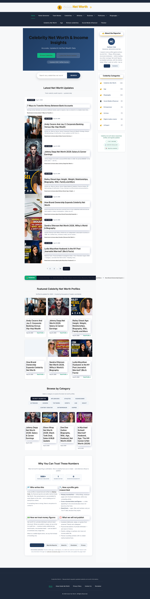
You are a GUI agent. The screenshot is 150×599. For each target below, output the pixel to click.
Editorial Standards (37, 545)
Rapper (74, 407)
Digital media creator (110, 119)
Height (84, 403)
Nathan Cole (111, 47)
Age (61, 23)
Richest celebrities (72, 23)
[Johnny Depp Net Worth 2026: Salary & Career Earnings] (33, 155)
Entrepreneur (62, 407)
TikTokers (56, 403)
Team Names (57, 15)
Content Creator (46, 407)
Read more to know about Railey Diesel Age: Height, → (59, 191)
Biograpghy (113, 15)
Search (73, 75)
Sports (67, 403)
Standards (115, 66)
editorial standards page (53, 551)
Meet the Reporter (52, 545)
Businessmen (80, 398)
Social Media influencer (89, 23)
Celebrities (68, 15)
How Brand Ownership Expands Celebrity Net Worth (93, 278)
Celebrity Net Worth (50, 23)
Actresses (34, 403)
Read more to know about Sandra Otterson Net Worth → (59, 237)
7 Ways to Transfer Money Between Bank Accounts (50, 105)
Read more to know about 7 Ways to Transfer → (40, 113)
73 (60, 268)
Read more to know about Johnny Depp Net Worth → (58, 163)
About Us (63, 545)
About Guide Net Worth (63, 586)
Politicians (101, 15)
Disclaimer (74, 545)
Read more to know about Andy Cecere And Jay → (58, 136)
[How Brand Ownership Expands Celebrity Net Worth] (33, 205)
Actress (106, 113)
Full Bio (107, 65)
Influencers (55, 398)
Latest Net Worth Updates (68, 55)
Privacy (83, 545)
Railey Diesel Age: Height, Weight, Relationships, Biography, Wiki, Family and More (50, 278)
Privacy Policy (77, 586)
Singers (45, 403)
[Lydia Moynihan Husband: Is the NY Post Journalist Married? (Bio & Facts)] (33, 251)
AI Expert (106, 125)
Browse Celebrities (46, 55)
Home (33, 15)
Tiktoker (103, 23)
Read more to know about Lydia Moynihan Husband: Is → (60, 260)
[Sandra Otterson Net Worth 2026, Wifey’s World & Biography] (33, 228)
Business (90, 15)
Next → (66, 268)
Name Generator (43, 15)
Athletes (79, 15)
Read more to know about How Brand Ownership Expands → (60, 214)
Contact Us (88, 586)
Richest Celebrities (39, 398)
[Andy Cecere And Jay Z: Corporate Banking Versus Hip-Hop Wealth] (33, 127)
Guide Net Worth (71, 593)
